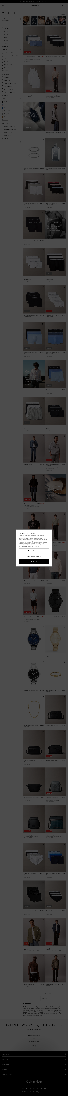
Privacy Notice (35, 546)
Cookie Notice (25, 546)
